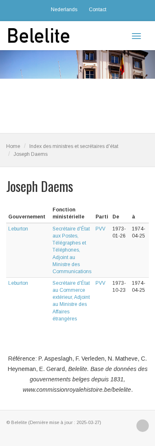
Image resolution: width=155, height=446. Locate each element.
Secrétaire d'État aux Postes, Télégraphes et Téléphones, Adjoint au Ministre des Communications (71, 250)
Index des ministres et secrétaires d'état (73, 146)
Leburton (18, 229)
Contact (97, 9)
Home (13, 146)
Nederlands (64, 9)
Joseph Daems (31, 154)
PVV (100, 229)
